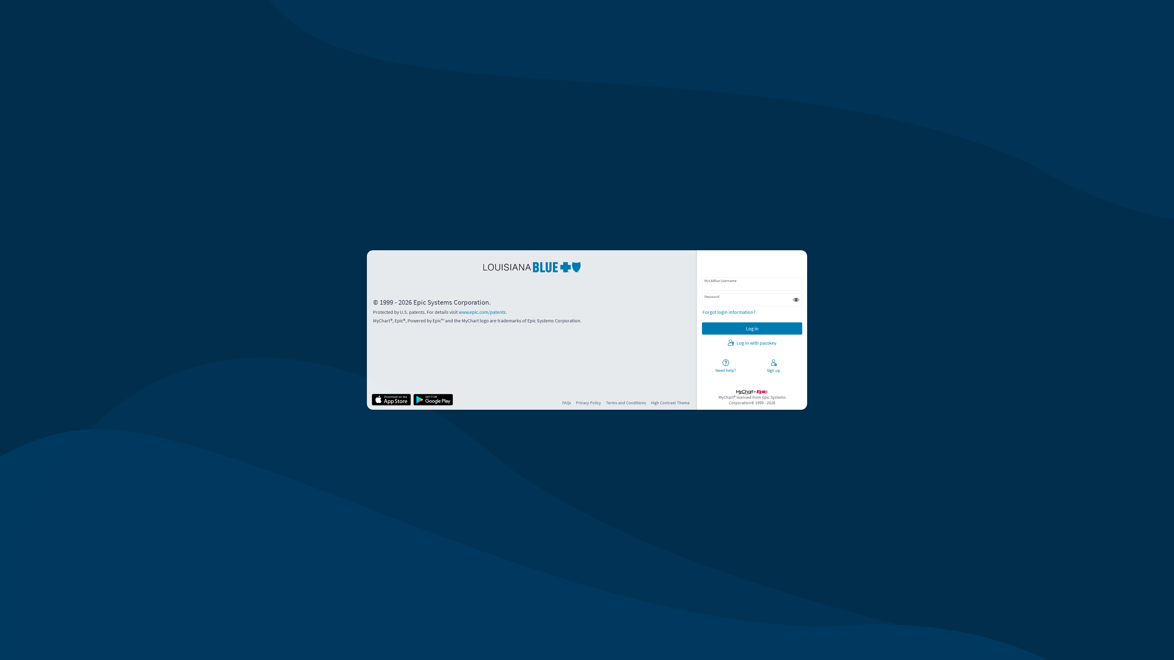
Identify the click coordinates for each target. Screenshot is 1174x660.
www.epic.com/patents (482, 312)
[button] (796, 299)
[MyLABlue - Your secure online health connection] (532, 267)
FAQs (566, 402)
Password (711, 296)
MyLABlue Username (720, 280)
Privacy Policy (588, 402)
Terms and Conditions (626, 402)
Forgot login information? (729, 312)
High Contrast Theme (670, 402)
